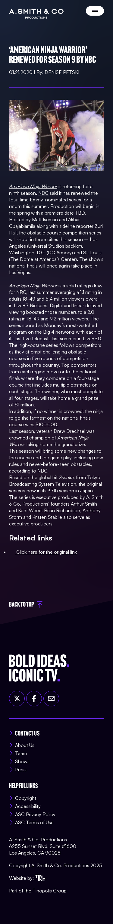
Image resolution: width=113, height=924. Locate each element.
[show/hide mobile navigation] (95, 11)
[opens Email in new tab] (51, 698)
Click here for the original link (46, 552)
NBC (43, 193)
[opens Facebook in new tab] (34, 698)
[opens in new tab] (40, 878)
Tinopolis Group (50, 891)
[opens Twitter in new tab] (17, 698)
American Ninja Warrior (33, 186)
